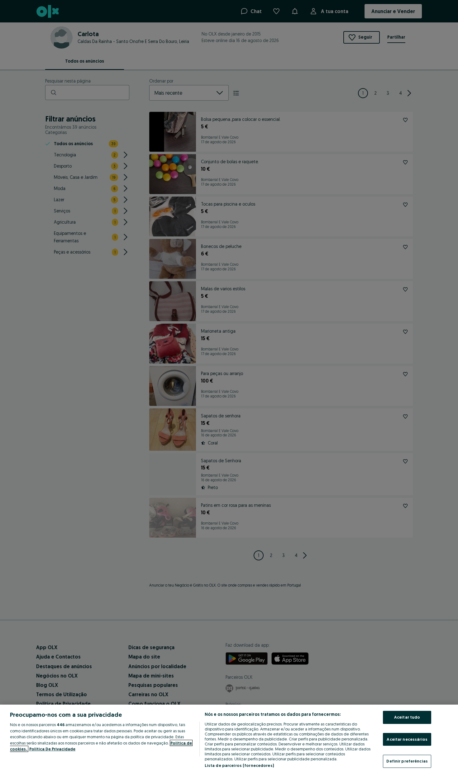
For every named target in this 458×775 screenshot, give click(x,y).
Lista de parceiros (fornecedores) (239, 765)
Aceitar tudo (407, 717)
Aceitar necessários (407, 739)
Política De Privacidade (52, 748)
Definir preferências (407, 760)
